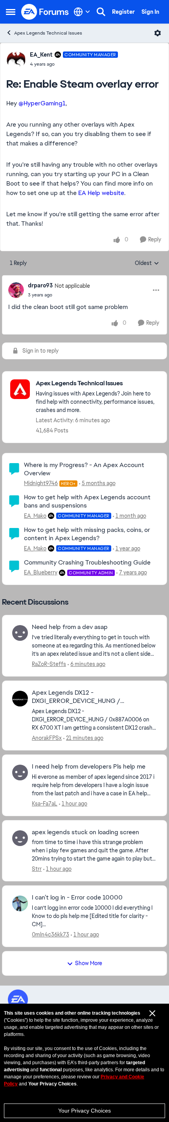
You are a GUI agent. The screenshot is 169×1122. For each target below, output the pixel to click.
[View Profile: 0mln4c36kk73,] (20, 903)
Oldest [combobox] (147, 263)
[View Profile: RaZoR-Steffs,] (20, 633)
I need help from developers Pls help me (88, 767)
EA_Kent (41, 54)
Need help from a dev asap (70, 627)
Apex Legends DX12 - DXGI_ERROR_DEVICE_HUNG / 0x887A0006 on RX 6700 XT (76, 697)
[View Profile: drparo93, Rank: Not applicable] (16, 290)
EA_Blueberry (40, 572)
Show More (88, 963)
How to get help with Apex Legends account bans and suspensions (87, 501)
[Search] (101, 12)
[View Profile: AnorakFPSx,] (20, 698)
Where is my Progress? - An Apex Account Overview (84, 469)
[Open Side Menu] (10, 12)
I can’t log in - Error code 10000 (77, 897)
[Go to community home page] (45, 12)
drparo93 (40, 285)
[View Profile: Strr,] (20, 838)
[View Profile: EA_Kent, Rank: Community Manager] (16, 59)
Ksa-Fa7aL (44, 803)
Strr (37, 868)
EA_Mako (35, 515)
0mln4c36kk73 (50, 934)
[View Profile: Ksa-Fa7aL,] (20, 772)
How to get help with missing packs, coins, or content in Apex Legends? (87, 534)
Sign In (150, 11)
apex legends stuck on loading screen (85, 832)
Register (123, 11)
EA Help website (101, 193)
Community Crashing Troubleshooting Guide (87, 562)
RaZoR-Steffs (49, 664)
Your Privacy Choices (84, 1110)
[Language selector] (82, 12)
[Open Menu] (157, 33)
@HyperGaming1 (42, 103)
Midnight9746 (41, 483)
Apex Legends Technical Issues (48, 33)
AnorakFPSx (47, 737)
